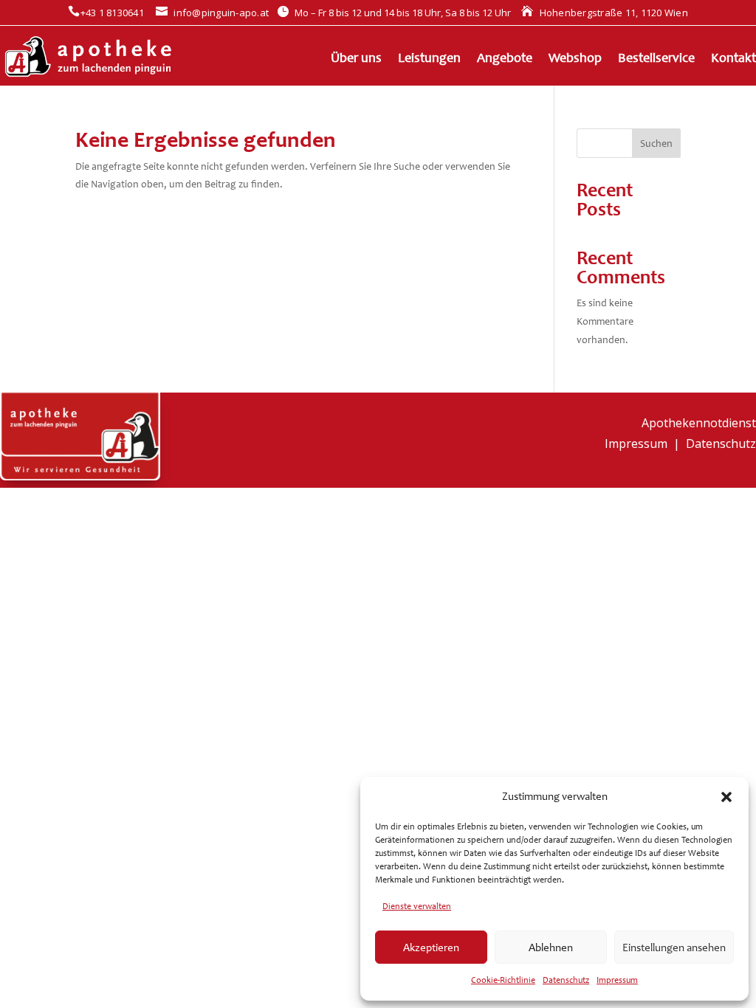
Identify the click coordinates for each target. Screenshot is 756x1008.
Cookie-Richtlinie (503, 980)
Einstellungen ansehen (674, 947)
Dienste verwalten (416, 906)
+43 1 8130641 (106, 12)
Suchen (656, 143)
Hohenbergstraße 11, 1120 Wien (604, 12)
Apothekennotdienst (699, 423)
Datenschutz (566, 980)
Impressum (617, 980)
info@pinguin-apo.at (212, 12)
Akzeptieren (431, 947)
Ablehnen (551, 947)
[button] (726, 797)
